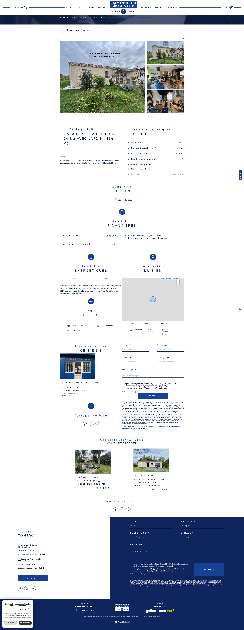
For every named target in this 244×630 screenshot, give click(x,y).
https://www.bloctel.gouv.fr (156, 420)
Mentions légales (134, 616)
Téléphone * (165, 357)
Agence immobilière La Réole (71, 17)
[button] (165, 110)
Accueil (69, 7)
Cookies (159, 616)
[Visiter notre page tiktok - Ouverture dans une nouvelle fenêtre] (128, 509)
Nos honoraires (118, 616)
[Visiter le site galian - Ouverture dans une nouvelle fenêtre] (151, 611)
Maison (103, 17)
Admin (141, 616)
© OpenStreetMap (176, 278)
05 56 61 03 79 (70, 387)
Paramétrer (10, 623)
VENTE (79, 7)
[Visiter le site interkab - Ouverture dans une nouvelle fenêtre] (166, 610)
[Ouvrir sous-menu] (83, 7)
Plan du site (126, 616)
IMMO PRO (102, 7)
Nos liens (146, 616)
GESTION (158, 7)
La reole (95, 17)
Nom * (126, 345)
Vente (87, 17)
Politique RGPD (152, 616)
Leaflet (162, 278)
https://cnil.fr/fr (152, 414)
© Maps (168, 278)
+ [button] (178, 280)
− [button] (178, 283)
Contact (241, 175)
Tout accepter (25, 623)
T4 (109, 17)
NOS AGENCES (171, 7)
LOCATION (90, 7)
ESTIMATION (146, 7)
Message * (129, 370)
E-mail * (128, 357)
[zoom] (102, 112)
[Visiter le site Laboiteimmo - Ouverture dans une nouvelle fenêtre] (122, 624)
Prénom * (163, 345)
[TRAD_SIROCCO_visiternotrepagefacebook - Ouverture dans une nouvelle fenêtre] (115, 509)
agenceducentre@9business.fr (73, 390)
